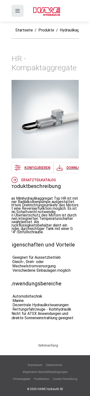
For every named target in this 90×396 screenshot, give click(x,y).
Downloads (76, 168)
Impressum (35, 365)
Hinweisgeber (21, 379)
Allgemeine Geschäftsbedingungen (45, 372)
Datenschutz (54, 365)
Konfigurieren (37, 168)
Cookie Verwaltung (65, 379)
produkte (46, 30)
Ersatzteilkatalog (38, 180)
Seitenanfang (48, 345)
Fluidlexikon (41, 379)
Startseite (24, 30)
